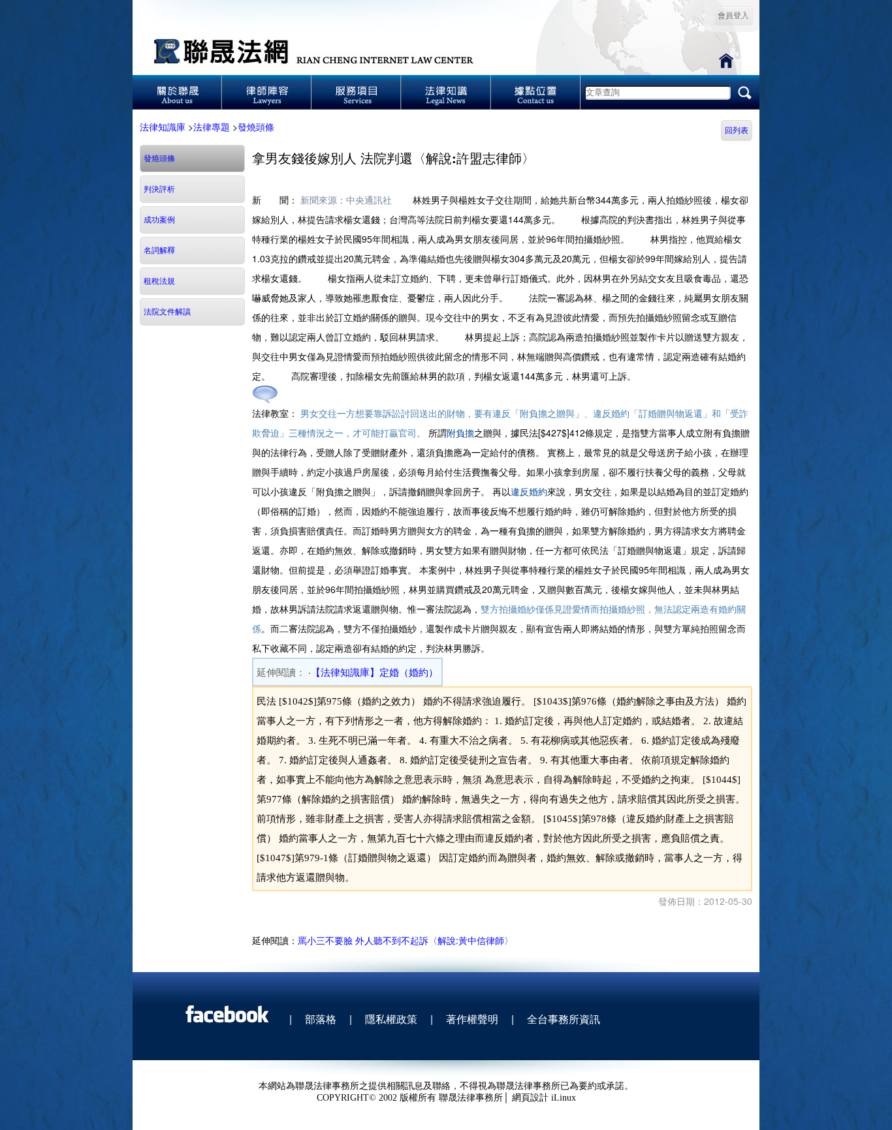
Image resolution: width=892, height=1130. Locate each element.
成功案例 (159, 219)
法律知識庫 (162, 126)
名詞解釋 (159, 250)
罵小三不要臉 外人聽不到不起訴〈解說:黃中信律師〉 (405, 940)
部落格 (320, 1018)
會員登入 (733, 15)
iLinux (563, 1098)
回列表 (736, 130)
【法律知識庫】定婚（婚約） (374, 672)
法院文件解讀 (167, 311)
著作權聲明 (472, 1018)
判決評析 (159, 189)
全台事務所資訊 (563, 1018)
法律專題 (211, 126)
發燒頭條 (256, 126)
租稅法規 (159, 281)
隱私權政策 (391, 1018)
